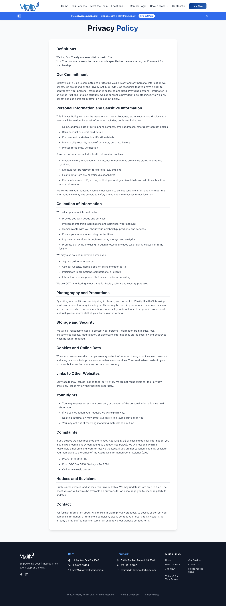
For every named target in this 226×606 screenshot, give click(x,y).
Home (64, 6)
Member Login (138, 6)
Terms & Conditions (129, 594)
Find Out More (146, 16)
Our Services (79, 6)
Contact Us (179, 6)
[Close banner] (207, 16)
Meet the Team (99, 6)
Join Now (198, 6)
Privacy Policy (152, 594)
